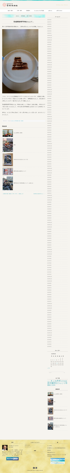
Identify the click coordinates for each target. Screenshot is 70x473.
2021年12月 (49, 143)
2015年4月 (49, 321)
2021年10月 (49, 148)
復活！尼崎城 (29, 15)
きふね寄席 (56, 381)
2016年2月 (49, 299)
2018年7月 (49, 233)
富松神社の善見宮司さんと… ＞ (39, 193)
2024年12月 (49, 62)
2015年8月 (49, 312)
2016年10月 (49, 281)
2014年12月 (49, 330)
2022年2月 (49, 139)
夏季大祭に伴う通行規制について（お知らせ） (24, 183)
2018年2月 (49, 245)
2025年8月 (49, 44)
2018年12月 (49, 222)
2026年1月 (49, 33)
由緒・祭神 (10, 10)
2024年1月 (49, 87)
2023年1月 (49, 114)
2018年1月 (49, 247)
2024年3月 (49, 82)
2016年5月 (49, 292)
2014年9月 (49, 337)
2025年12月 (49, 35)
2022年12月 (49, 116)
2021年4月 (49, 159)
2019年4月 (49, 213)
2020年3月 (49, 188)
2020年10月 (49, 172)
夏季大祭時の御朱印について (20, 171)
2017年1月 (49, 274)
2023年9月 (49, 96)
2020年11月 (49, 170)
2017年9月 (49, 256)
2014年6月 (49, 344)
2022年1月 (49, 141)
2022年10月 (49, 121)
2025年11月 (49, 37)
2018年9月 (49, 229)
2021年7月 (49, 154)
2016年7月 (49, 287)
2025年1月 (49, 60)
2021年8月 (49, 152)
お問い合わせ (59, 10)
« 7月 (48, 368)
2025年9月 (49, 42)
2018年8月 (49, 231)
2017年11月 (49, 251)
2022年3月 (49, 136)
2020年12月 (49, 168)
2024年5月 (49, 78)
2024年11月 (49, 64)
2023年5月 (49, 105)
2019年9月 (49, 202)
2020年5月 (49, 184)
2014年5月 (49, 346)
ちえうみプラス (9, 455)
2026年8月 (49, 19)
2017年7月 (49, 260)
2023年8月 (49, 98)
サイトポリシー (28, 446)
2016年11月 (49, 278)
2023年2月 (49, 112)
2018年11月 (49, 224)
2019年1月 (49, 220)
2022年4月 (49, 134)
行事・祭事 (19, 10)
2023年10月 (49, 94)
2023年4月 (49, 107)
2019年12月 (49, 195)
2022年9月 (49, 123)
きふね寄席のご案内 (18, 132)
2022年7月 (49, 127)
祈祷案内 (28, 10)
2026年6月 (49, 24)
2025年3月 (49, 55)
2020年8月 (49, 177)
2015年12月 (49, 303)
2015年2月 (49, 326)
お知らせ (50, 10)
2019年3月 (49, 215)
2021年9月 (49, 150)
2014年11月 (49, 332)
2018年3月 (49, 242)
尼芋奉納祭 (23, 15)
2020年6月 (49, 181)
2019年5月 (49, 211)
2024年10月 (49, 67)
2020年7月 (49, 179)
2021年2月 (49, 163)
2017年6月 (49, 263)
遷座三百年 (51, 385)
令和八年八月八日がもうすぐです (21, 159)
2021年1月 (49, 166)
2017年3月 (49, 269)
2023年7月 (49, 100)
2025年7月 (49, 46)
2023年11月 (49, 91)
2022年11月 (49, 118)
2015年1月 (49, 328)
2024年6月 (49, 76)
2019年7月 (49, 206)
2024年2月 (49, 85)
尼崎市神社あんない (51, 452)
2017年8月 (49, 258)
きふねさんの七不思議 (39, 10)
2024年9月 (49, 69)
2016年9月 (49, 283)
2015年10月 (49, 308)
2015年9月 (49, 310)
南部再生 (49, 450)
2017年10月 (49, 254)
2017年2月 (49, 272)
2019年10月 (49, 199)
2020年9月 (49, 175)
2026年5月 (49, 26)
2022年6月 (49, 130)
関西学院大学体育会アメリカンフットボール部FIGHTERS (56, 455)
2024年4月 (49, 80)
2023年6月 (49, 103)
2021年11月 (49, 145)
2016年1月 (49, 301)
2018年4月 (49, 240)
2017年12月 (49, 249)
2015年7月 (49, 314)
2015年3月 (49, 323)
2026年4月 (49, 28)
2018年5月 (49, 238)
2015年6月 (49, 317)
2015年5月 (49, 319)
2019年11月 (49, 197)
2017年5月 (49, 265)
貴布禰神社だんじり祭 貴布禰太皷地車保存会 (56, 447)
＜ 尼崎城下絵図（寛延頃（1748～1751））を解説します (12, 193)
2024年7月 (49, 73)
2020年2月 (49, 190)
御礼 (15, 144)
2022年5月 (49, 132)
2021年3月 (49, 161)
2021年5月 (49, 157)
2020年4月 (49, 186)
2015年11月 (49, 305)
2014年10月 (49, 335)
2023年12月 (49, 89)
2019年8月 (49, 204)
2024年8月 (49, 71)
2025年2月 (49, 58)
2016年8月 (49, 285)
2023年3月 (49, 109)
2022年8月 (49, 125)
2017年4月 (49, 267)
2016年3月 (49, 296)
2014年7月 (49, 341)
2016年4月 (49, 294)
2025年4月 (49, 53)
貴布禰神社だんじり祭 (57, 383)
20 (57, 363)
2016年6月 (49, 290)
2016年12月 (49, 276)
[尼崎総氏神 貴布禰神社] (10, 3)
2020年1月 (49, 193)
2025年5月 (49, 51)
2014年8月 (49, 339)
